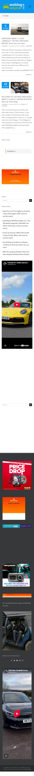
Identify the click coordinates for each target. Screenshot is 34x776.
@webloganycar (11, 151)
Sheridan (5, 46)
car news (22, 46)
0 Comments (29, 46)
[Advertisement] (17, 380)
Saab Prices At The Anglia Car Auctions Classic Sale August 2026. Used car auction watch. (16, 213)
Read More (28, 74)
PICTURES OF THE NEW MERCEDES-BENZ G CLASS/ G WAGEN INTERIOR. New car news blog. (17, 99)
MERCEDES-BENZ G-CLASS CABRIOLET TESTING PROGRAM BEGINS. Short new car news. (15, 41)
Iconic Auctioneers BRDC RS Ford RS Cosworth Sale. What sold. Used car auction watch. (16, 235)
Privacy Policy (27, 769)
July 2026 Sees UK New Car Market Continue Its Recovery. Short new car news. (16, 244)
